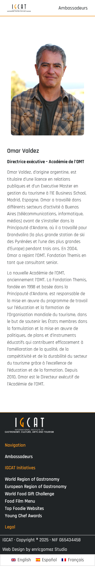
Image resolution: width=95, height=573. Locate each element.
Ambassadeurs (19, 457)
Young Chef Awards (23, 516)
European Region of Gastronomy (35, 487)
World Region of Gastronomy (32, 479)
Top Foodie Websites (24, 509)
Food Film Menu (20, 501)
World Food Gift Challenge (29, 494)
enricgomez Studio (49, 549)
